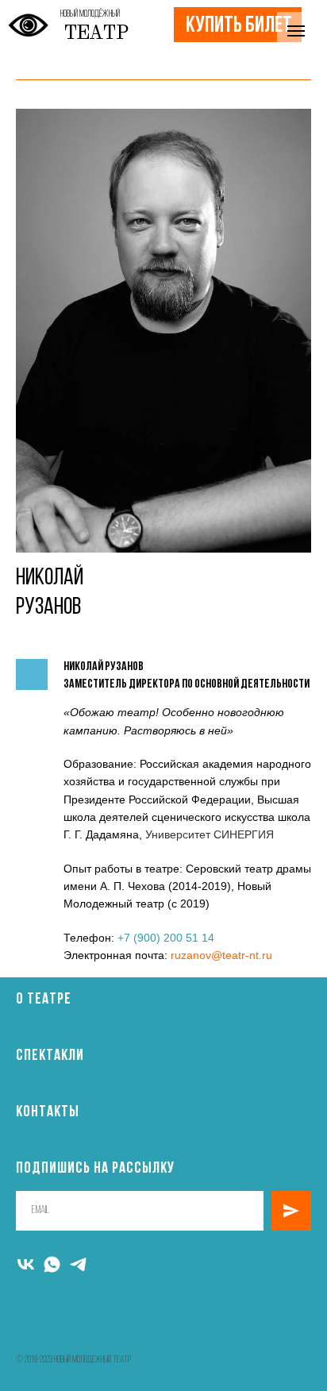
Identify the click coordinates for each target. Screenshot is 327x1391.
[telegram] (78, 1264)
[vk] (26, 1264)
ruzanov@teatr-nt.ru (221, 955)
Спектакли (50, 1056)
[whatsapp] (52, 1264)
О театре (43, 1000)
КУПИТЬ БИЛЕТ (239, 26)
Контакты (47, 1112)
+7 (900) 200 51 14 (165, 937)
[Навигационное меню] (296, 31)
